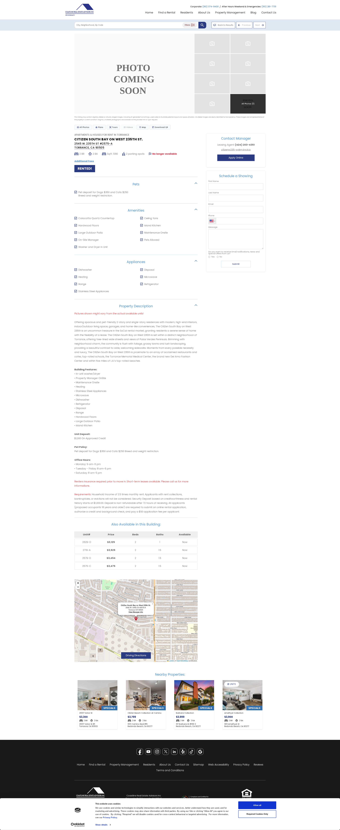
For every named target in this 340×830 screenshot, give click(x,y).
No (221, 257)
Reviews (258, 764)
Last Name (213, 193)
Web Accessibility (218, 764)
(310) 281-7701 (269, 6)
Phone (211, 215)
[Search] (202, 25)
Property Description (136, 306)
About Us (204, 12)
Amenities (136, 210)
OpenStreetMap (182, 661)
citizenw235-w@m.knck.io (236, 149)
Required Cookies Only (257, 814)
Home (149, 12)
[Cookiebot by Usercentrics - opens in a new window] (77, 825)
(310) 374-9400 (210, 6)
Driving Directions (138, 655)
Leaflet (171, 661)
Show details (101, 825)
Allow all (257, 805)
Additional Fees (84, 161)
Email (210, 204)
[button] (136, 619)
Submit (236, 264)
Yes (213, 257)
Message (212, 227)
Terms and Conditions (170, 770)
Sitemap (198, 764)
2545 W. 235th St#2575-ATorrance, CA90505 (93, 145)
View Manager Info (136, 612)
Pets (136, 184)
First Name (213, 181)
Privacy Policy (110, 817)
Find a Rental (166, 12)
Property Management (230, 12)
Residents (186, 12)
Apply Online (242, 157)
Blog (253, 12)
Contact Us (268, 12)
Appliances (136, 262)
